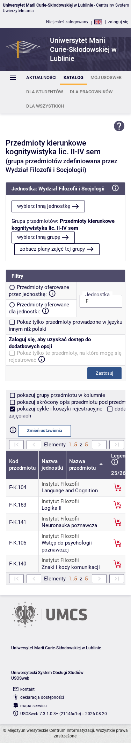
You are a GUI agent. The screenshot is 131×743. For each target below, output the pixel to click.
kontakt (27, 689)
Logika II (51, 508)
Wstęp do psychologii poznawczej (67, 546)
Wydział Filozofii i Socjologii (71, 189)
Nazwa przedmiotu (83, 464)
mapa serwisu (33, 705)
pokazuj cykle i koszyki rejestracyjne (60, 409)
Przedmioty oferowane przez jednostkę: (39, 290)
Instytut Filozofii (60, 484)
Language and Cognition (70, 490)
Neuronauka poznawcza (69, 525)
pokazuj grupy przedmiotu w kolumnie (60, 395)
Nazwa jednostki (52, 464)
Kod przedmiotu (22, 464)
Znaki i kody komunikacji (71, 567)
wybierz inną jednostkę (43, 206)
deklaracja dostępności (42, 697)
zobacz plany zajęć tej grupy (52, 249)
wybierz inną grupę (38, 237)
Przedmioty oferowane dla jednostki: (39, 308)
